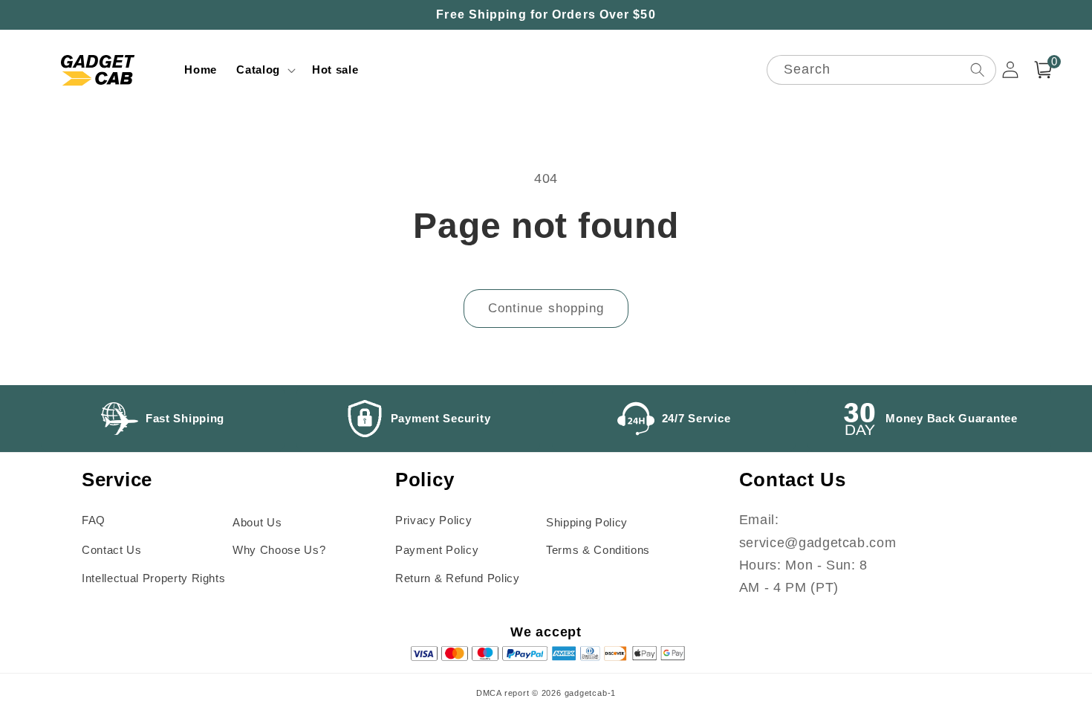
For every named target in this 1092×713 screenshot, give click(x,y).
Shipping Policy (587, 522)
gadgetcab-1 (590, 692)
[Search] (977, 69)
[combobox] (881, 70)
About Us (257, 522)
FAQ (93, 520)
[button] (264, 70)
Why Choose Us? (279, 549)
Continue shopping (546, 307)
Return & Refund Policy (457, 578)
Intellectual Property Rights (153, 578)
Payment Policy (436, 549)
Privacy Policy (433, 520)
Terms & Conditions (598, 549)
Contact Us (112, 549)
